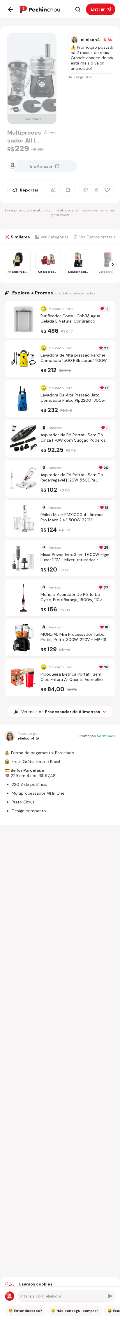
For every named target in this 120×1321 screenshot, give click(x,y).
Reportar (29, 190)
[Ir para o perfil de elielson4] (74, 39)
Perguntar (82, 77)
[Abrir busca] (78, 9)
